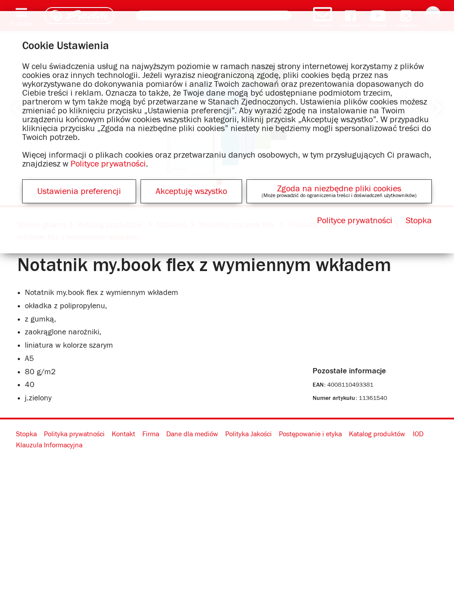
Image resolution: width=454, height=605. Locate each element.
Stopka (26, 434)
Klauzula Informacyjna (49, 445)
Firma (150, 434)
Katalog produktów (377, 434)
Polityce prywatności (108, 163)
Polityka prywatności (74, 434)
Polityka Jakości (248, 434)
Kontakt (123, 434)
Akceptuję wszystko (191, 191)
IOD (418, 434)
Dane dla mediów (192, 434)
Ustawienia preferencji (79, 191)
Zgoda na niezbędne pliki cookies (339, 188)
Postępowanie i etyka (310, 434)
